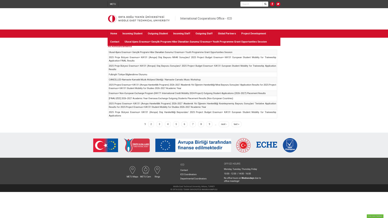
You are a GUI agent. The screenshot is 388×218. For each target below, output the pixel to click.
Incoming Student (132, 33)
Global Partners (227, 33)
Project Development (253, 33)
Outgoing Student (158, 33)
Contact (114, 41)
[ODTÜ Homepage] (139, 18)
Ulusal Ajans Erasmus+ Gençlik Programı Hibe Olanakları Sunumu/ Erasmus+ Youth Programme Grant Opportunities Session (196, 41)
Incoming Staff (181, 33)
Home (113, 33)
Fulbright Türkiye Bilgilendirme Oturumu (128, 74)
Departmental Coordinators (193, 178)
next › (224, 124)
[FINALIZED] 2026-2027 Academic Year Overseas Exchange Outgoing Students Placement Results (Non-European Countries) (171, 98)
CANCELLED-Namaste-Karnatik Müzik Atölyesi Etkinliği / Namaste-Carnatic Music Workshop (155, 79)
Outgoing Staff (204, 33)
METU (113, 4)
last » (236, 124)
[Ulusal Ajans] (137, 148)
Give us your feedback (375, 216)
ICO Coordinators (188, 174)
